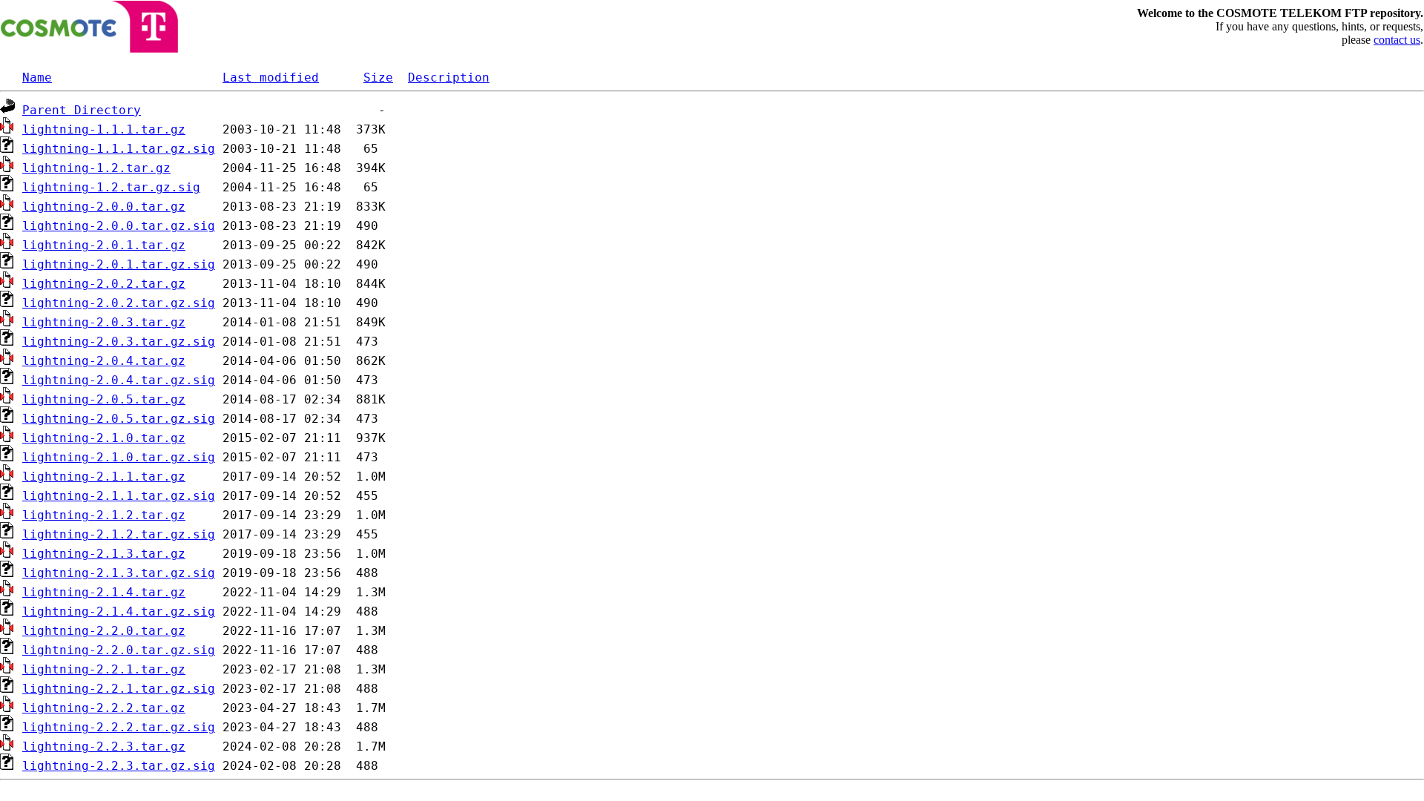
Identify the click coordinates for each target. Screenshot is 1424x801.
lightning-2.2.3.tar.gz (103, 746)
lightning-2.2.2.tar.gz (103, 708)
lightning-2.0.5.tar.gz (103, 399)
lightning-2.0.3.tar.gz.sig (118, 341)
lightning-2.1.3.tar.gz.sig (118, 573)
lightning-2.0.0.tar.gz (103, 207)
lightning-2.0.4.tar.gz (103, 361)
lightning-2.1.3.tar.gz (103, 554)
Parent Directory (81, 110)
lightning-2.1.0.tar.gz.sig (118, 457)
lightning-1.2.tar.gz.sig (111, 187)
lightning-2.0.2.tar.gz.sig (118, 303)
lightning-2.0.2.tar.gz (103, 284)
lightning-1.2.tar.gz (96, 168)
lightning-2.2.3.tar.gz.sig (118, 766)
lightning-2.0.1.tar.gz (103, 245)
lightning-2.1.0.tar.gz (103, 438)
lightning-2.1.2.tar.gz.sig (118, 534)
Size (378, 77)
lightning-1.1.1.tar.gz (103, 129)
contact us (1397, 39)
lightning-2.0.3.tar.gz (103, 322)
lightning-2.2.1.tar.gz (103, 669)
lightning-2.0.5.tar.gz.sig (118, 419)
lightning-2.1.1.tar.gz (103, 476)
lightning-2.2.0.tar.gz (103, 631)
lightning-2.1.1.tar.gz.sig (118, 496)
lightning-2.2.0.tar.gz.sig (118, 650)
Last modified (270, 77)
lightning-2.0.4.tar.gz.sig (118, 380)
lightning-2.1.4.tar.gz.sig (118, 611)
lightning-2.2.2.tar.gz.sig (118, 727)
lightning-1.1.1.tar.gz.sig (118, 149)
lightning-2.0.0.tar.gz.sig (118, 226)
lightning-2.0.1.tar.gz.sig (118, 264)
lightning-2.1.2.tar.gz (103, 515)
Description (449, 77)
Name (37, 77)
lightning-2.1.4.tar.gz (103, 592)
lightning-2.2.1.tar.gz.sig (118, 689)
